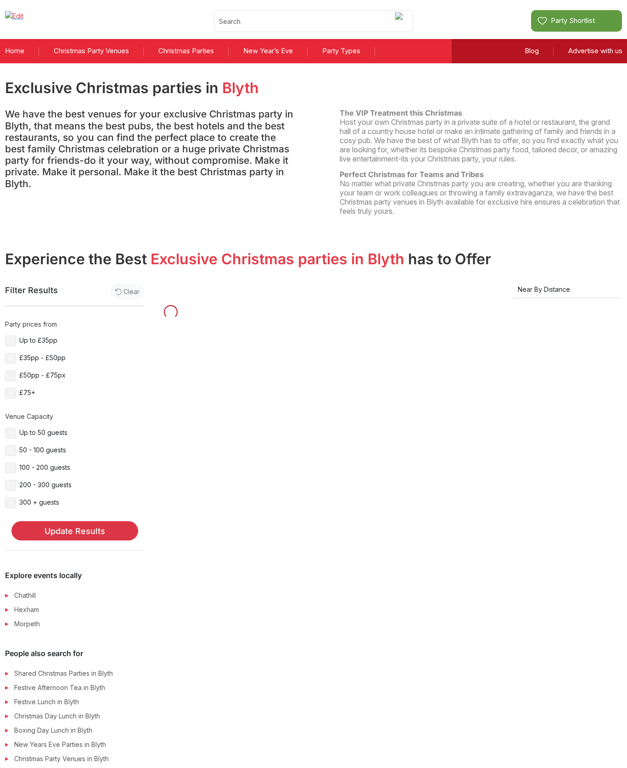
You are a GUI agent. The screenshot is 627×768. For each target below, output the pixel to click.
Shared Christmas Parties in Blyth (63, 673)
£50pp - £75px (42, 375)
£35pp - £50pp (42, 358)
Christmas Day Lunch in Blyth (57, 716)
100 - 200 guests (44, 467)
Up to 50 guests (43, 432)
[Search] (400, 21)
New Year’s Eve (268, 50)
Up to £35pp (38, 340)
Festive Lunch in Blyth (46, 702)
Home (14, 50)
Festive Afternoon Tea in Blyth (59, 687)
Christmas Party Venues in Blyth (61, 758)
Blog (532, 50)
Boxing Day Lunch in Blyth (53, 730)
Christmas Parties (186, 50)
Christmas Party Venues (91, 50)
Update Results (75, 531)
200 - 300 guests (45, 485)
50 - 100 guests (42, 450)
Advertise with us (595, 50)
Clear (131, 291)
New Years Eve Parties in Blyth (60, 744)
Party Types (341, 50)
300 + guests (39, 502)
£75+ (27, 392)
